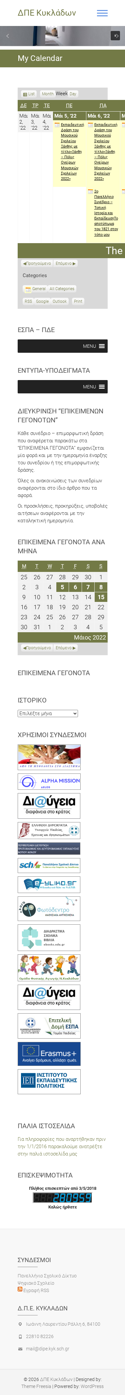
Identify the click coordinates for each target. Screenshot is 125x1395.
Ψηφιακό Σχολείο (36, 1283)
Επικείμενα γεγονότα (54, 673)
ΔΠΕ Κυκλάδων (47, 13)
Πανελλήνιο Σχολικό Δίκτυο (47, 1275)
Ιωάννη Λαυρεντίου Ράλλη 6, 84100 (63, 1324)
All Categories (62, 288)
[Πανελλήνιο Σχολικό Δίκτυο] (49, 862)
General (39, 288)
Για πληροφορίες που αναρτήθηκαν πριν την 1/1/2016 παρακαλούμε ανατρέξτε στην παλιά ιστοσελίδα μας (62, 1146)
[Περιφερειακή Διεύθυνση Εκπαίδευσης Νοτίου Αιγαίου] (49, 846)
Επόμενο (64, 263)
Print (79, 302)
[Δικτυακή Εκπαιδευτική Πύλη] (49, 880)
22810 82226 (40, 1336)
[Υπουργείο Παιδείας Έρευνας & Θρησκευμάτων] (49, 826)
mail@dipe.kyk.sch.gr (47, 1348)
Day (73, 94)
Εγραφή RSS (35, 1290)
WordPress (92, 1386)
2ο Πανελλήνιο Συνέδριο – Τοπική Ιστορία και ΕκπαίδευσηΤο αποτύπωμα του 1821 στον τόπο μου (106, 213)
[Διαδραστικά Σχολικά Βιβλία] (49, 928)
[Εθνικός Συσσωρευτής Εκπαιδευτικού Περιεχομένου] (49, 900)
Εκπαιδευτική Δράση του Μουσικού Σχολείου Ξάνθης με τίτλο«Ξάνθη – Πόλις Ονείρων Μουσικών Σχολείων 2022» (72, 152)
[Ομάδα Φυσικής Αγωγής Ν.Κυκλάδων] (49, 958)
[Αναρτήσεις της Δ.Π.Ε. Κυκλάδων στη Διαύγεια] (49, 797)
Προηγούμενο (38, 263)
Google (42, 302)
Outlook (60, 302)
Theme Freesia (36, 1386)
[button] (7, 36)
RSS (28, 301)
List (31, 95)
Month (48, 94)
